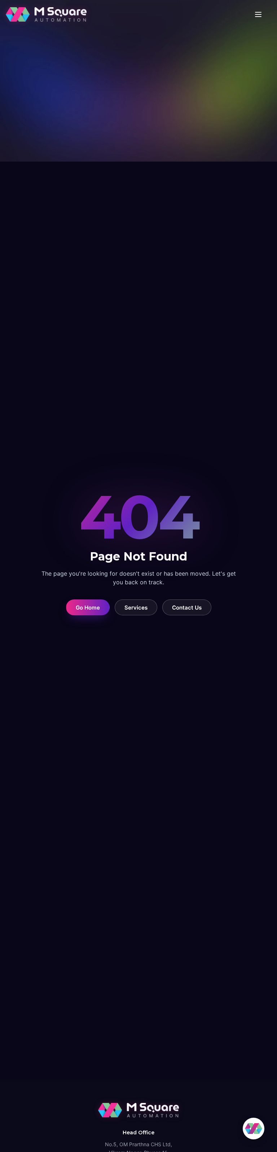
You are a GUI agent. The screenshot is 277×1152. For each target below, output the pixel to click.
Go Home (88, 607)
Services (136, 607)
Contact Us (187, 607)
